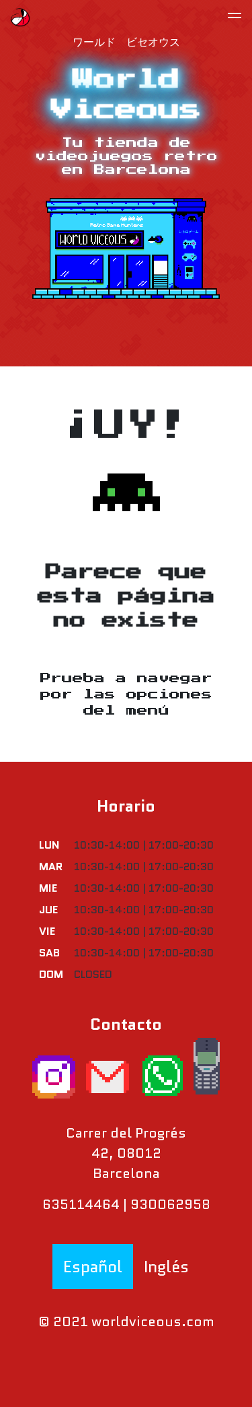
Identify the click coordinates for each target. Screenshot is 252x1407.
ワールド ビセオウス (126, 40)
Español (92, 1266)
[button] (234, 17)
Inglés (166, 1266)
